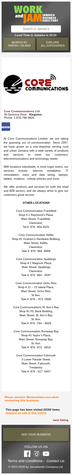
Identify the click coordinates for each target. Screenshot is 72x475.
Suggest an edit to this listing (26, 412)
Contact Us (55, 461)
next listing (60, 420)
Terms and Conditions (25, 461)
